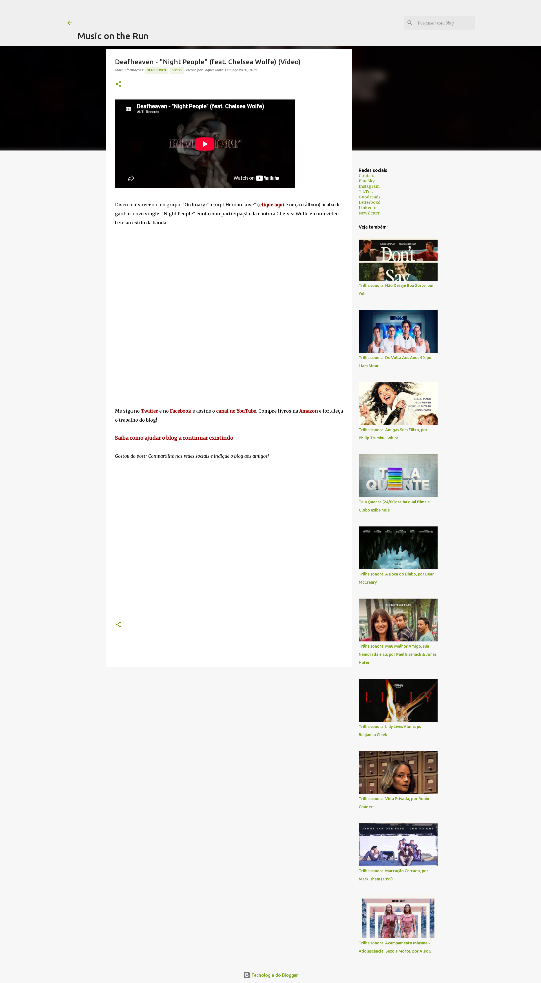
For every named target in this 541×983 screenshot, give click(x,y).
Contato (366, 175)
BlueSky (367, 180)
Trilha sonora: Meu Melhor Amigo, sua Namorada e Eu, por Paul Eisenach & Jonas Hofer (397, 654)
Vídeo (177, 70)
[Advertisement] (180, 12)
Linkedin (367, 207)
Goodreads (369, 197)
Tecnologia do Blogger (274, 975)
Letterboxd (369, 202)
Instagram (369, 186)
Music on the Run (112, 36)
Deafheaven (156, 70)
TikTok (366, 191)
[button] (118, 84)
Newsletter (369, 213)
